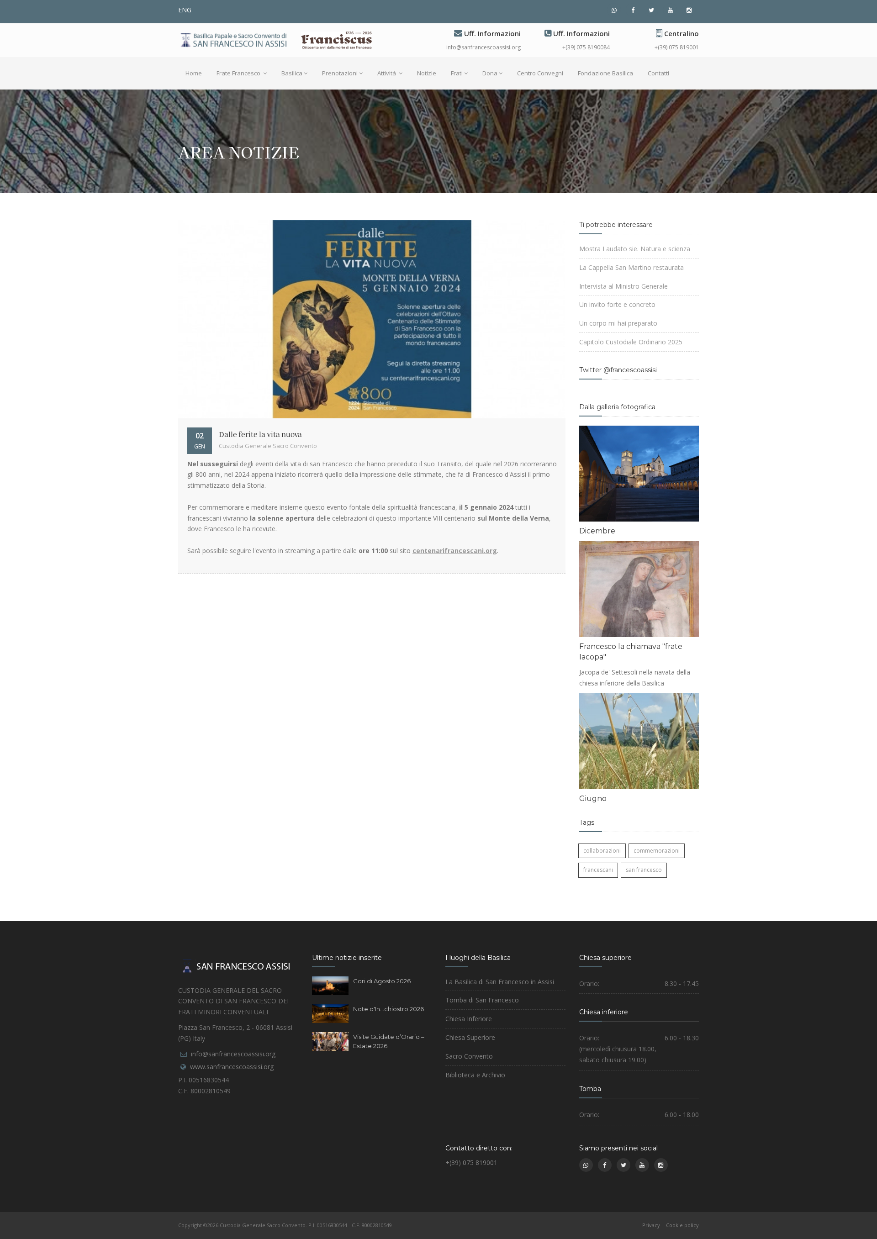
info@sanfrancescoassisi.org (483, 47)
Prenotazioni (340, 73)
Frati (457, 73)
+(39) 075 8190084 (586, 47)
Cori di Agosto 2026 (382, 981)
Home (193, 73)
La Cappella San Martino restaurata (631, 267)
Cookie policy (682, 1225)
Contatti (658, 73)
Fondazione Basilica (605, 73)
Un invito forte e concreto (617, 304)
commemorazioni (657, 850)
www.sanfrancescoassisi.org (232, 1066)
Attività (387, 73)
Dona (489, 73)
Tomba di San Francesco (482, 1000)
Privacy (651, 1225)
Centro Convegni (540, 73)
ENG (184, 9)
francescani (598, 870)
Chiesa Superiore (470, 1037)
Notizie (426, 73)
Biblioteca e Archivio (475, 1074)
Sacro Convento (469, 1056)
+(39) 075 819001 (677, 47)
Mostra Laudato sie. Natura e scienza (634, 248)
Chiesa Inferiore (468, 1018)
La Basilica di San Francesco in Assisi (499, 981)
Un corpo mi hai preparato (618, 323)
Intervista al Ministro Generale (623, 286)
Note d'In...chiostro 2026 (388, 1008)
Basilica (291, 73)
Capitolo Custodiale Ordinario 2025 (630, 341)
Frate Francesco (239, 73)
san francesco (644, 870)
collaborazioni (602, 850)
